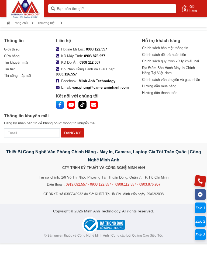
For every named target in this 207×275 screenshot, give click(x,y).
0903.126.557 (66, 74)
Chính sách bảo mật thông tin (165, 48)
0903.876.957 (94, 56)
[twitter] (82, 105)
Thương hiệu (47, 23)
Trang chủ (20, 23)
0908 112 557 (90, 62)
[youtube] (71, 105)
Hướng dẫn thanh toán (159, 93)
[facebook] (60, 105)
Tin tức (9, 69)
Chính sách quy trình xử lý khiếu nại (170, 61)
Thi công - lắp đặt (17, 76)
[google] (94, 105)
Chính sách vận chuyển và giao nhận (171, 80)
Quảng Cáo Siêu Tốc (147, 235)
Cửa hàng (11, 56)
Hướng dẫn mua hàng (159, 86)
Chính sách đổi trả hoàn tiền (164, 55)
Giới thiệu (11, 49)
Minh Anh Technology (97, 81)
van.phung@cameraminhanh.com (100, 87)
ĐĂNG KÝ (72, 133)
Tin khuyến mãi (16, 62)
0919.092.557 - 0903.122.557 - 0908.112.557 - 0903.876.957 (113, 184)
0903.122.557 (96, 49)
